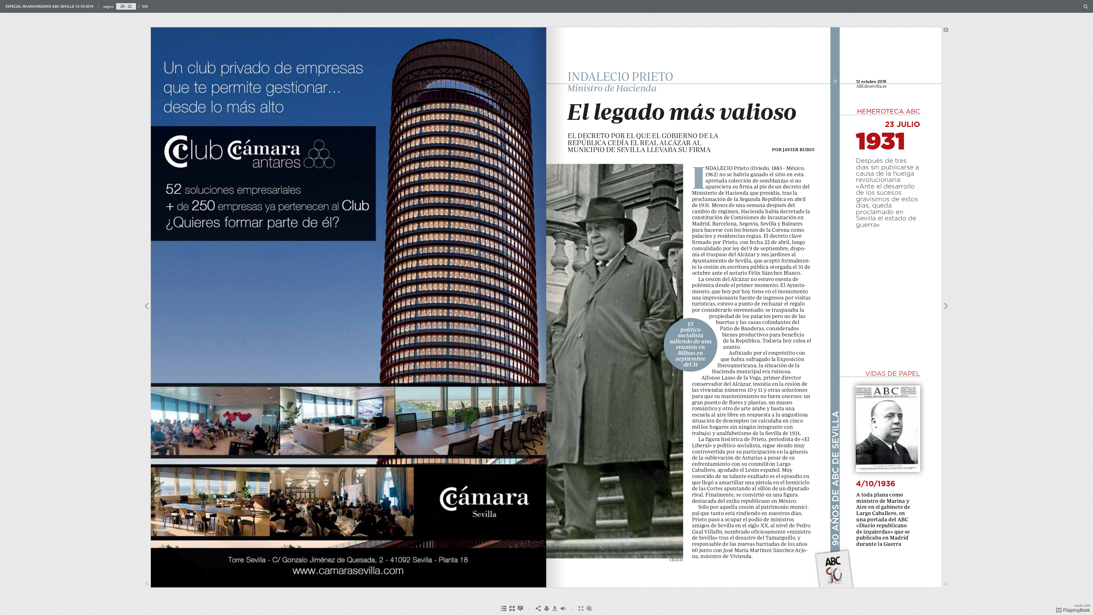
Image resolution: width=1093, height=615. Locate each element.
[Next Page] (946, 307)
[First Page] (147, 584)
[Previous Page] (146, 307)
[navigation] (126, 6)
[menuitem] (1086, 6)
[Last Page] (945, 584)
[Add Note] (946, 31)
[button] (1073, 611)
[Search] (1086, 7)
